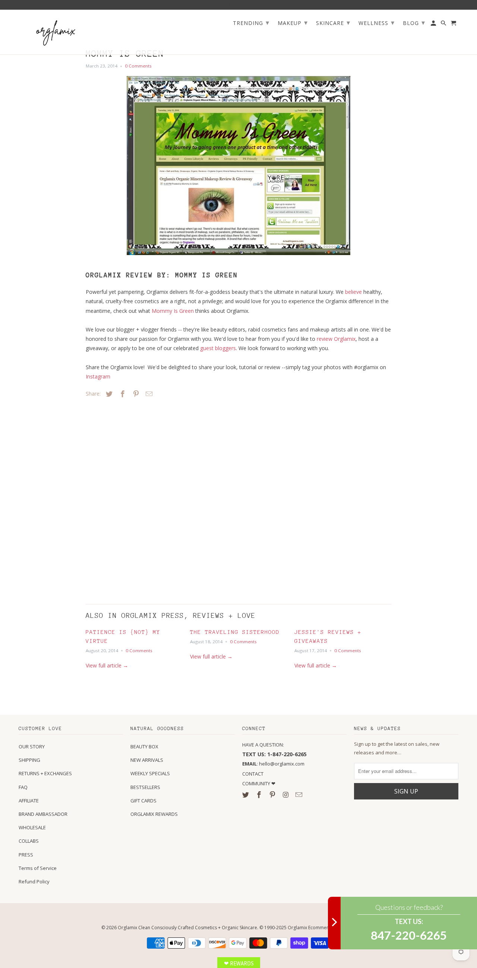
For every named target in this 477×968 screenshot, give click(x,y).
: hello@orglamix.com (273, 763)
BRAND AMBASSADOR (43, 814)
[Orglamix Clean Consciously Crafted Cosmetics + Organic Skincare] (56, 32)
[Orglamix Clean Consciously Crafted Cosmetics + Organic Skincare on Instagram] (286, 794)
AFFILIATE (29, 800)
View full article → (107, 665)
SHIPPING (29, 760)
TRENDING (251, 22)
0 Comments (138, 66)
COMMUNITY (256, 783)
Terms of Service (38, 868)
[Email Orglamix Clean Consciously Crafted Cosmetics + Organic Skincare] (300, 794)
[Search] (444, 24)
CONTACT (252, 773)
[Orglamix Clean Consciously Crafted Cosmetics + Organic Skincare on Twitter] (246, 794)
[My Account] (434, 24)
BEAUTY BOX (144, 746)
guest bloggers (218, 348)
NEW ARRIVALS (146, 760)
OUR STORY (32, 746)
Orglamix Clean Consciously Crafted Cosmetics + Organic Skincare (187, 927)
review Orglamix (336, 338)
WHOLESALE (32, 827)
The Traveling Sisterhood (234, 632)
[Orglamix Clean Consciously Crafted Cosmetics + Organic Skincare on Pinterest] (273, 794)
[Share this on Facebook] (121, 393)
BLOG (414, 22)
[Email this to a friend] (148, 393)
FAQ (23, 787)
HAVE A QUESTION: (263, 744)
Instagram (98, 376)
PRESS (26, 854)
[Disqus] (138, 499)
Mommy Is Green (173, 310)
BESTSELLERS (145, 787)
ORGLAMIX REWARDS (154, 814)
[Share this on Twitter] (108, 393)
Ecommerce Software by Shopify (342, 927)
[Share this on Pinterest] (135, 393)
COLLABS (29, 840)
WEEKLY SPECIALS (150, 773)
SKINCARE (333, 22)
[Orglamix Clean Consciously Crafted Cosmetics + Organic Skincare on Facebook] (260, 794)
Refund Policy (34, 881)
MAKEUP (293, 22)
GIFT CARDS (143, 800)
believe (353, 291)
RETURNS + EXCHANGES (45, 773)
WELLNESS (376, 22)
